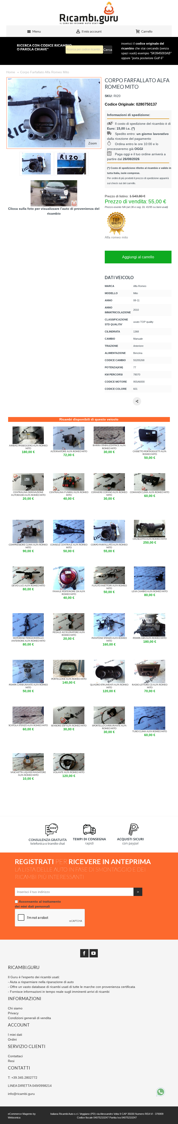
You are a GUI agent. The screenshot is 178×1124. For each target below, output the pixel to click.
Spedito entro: (126, 134)
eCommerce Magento (20, 1113)
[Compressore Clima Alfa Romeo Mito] (28, 522)
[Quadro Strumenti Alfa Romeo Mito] (109, 662)
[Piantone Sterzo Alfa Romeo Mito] (109, 615)
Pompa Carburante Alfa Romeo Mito (28, 686)
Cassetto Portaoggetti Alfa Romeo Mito (149, 452)
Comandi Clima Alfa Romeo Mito (149, 492)
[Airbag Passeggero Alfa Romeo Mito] (28, 429)
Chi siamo (15, 1008)
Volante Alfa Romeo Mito (68, 772)
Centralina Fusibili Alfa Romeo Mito (68, 493)
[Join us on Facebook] (84, 953)
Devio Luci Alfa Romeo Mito (28, 585)
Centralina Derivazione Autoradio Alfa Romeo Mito (28, 493)
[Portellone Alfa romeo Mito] (68, 662)
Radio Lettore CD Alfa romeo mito (149, 686)
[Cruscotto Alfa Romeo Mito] (149, 522)
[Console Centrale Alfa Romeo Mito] (68, 522)
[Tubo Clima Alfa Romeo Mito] (149, 709)
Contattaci (15, 1056)
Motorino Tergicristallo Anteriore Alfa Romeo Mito (28, 639)
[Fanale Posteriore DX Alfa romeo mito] (68, 569)
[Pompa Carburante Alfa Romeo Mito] (28, 662)
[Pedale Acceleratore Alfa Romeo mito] (68, 615)
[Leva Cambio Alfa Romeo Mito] (149, 569)
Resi (11, 1061)
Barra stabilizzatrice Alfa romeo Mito (109, 446)
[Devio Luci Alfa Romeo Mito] (28, 569)
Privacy (13, 1013)
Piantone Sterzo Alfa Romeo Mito (109, 639)
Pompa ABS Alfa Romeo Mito (149, 638)
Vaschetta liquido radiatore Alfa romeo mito (28, 773)
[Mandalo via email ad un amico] (137, 401)
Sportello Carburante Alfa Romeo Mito (109, 727)
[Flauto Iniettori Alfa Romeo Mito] (109, 569)
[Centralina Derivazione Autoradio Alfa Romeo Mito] (28, 475)
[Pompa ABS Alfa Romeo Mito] (149, 615)
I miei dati (15, 1034)
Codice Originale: (120, 104)
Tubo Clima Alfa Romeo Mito (149, 731)
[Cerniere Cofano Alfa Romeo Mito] (109, 475)
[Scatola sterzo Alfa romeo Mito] (28, 709)
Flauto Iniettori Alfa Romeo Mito (109, 587)
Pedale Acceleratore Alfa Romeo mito (69, 633)
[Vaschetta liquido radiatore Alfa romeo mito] (28, 755)
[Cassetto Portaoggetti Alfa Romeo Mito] (149, 429)
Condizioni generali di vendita (29, 1018)
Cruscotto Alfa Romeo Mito (150, 538)
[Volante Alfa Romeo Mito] (68, 755)
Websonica (14, 1117)
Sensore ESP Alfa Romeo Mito (68, 725)
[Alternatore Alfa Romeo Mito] (68, 429)
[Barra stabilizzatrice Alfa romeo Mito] (109, 429)
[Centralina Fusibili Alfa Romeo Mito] (68, 475)
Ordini (12, 1039)
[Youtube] (93, 953)
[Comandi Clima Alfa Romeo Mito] (149, 475)
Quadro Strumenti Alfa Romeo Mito (109, 686)
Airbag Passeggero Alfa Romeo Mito (28, 447)
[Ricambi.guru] (89, 12)
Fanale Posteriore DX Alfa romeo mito (69, 592)
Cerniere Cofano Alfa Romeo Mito (109, 493)
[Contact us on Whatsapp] (160, 1092)
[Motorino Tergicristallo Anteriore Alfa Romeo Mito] (28, 615)
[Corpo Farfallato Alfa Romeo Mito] (109, 522)
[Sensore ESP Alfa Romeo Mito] (68, 709)
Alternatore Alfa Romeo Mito (69, 451)
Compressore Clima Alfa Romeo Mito (28, 546)
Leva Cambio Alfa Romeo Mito (150, 591)
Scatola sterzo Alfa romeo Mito (28, 725)
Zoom (92, 143)
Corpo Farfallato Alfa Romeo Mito (109, 546)
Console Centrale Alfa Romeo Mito (68, 546)
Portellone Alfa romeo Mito (68, 678)
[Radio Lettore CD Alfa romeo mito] (149, 662)
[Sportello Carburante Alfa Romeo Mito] (109, 709)
